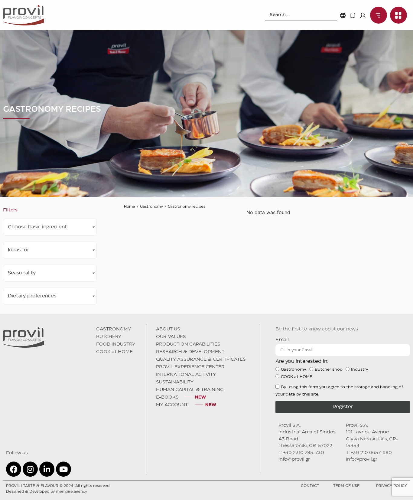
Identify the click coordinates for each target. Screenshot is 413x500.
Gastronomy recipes (186, 206)
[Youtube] (63, 469)
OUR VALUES (171, 337)
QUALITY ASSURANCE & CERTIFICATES (201, 359)
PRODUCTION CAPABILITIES (188, 344)
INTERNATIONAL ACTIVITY (186, 375)
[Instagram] (30, 469)
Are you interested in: (301, 361)
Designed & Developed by (46, 491)
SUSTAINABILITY (174, 382)
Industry (359, 369)
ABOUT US (168, 329)
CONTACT (310, 486)
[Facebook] (13, 469)
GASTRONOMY (113, 329)
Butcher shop (329, 369)
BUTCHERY (108, 337)
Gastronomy (151, 206)
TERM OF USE (346, 486)
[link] (377, 15)
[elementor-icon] (353, 15)
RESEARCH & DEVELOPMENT (190, 352)
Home (129, 206)
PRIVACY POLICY (391, 486)
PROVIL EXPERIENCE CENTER (190, 367)
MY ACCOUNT (172, 405)
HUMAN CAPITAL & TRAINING (190, 390)
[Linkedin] (46, 469)
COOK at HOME (114, 352)
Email (282, 340)
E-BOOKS (167, 397)
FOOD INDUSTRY (115, 344)
